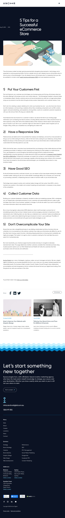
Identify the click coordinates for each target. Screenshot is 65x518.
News (4, 433)
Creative (5, 450)
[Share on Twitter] (19, 293)
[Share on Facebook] (10, 293)
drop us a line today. (22, 279)
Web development (8, 460)
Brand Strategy (7, 447)
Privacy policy (6, 511)
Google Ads (25, 455)
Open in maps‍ (7, 477)
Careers (5, 428)
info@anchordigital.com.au (13, 405)
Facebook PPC (26, 458)
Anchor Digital (7, 260)
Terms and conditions (15, 511)
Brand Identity (7, 452)
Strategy (5, 444)
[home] (9, 3)
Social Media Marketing (28, 452)
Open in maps (7, 489)
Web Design (6, 458)
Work (4, 423)
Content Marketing (27, 460)
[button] (59, 3)
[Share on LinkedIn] (15, 293)
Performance (25, 444)
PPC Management (27, 450)
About (5, 425)
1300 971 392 (7, 410)
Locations (5, 431)
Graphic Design (7, 455)
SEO (23, 447)
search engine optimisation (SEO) (29, 77)
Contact (5, 436)
